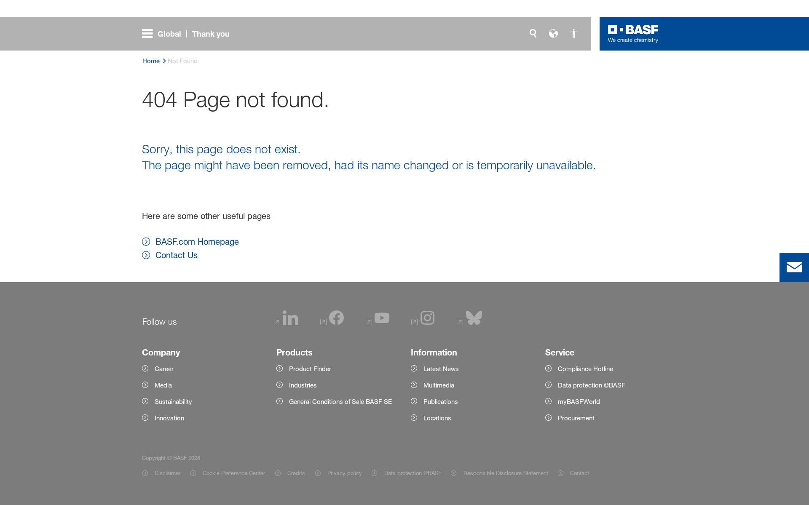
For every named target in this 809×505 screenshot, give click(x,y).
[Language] (553, 33)
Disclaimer (167, 473)
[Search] (533, 33)
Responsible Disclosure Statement (505, 473)
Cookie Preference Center (234, 473)
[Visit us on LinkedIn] (286, 322)
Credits (296, 473)
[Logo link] (633, 33)
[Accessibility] (573, 33)
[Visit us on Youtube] (377, 322)
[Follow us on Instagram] (423, 322)
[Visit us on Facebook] (332, 322)
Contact (579, 473)
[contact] (794, 267)
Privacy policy (344, 473)
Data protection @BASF (412, 473)
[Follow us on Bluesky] (469, 322)
